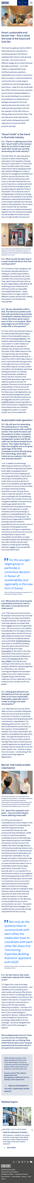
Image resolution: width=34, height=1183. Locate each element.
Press (29, 1176)
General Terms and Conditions (9, 1172)
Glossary (23, 1176)
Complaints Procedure (21, 1174)
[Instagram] (22, 1162)
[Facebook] (25, 1162)
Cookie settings (15, 1176)
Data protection (5, 1176)
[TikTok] (27, 1162)
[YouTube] (31, 1162)
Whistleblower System (7, 1174)
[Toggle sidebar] (25, 3)
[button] (13, 1162)
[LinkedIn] (19, 1162)
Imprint (3, 1179)
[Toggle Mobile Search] (20, 3)
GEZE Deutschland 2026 (8, 1169)
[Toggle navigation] (31, 3)
